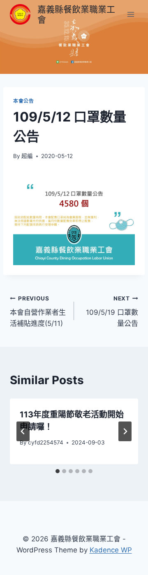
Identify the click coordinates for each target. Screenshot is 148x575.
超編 (27, 156)
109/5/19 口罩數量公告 (112, 311)
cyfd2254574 (45, 442)
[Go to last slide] (23, 431)
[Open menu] (130, 14)
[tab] (58, 471)
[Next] (125, 431)
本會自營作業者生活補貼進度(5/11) (38, 311)
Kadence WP (111, 550)
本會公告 (23, 101)
